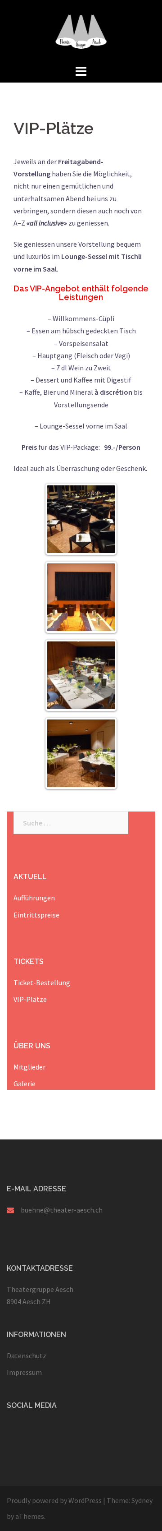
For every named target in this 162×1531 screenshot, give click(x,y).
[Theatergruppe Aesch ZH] (81, 30)
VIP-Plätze (30, 999)
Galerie (25, 1083)
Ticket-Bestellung (42, 982)
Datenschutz (26, 1355)
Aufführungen (34, 897)
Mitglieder (29, 1066)
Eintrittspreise (36, 914)
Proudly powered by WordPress (54, 1500)
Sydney (142, 1500)
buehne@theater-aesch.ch (62, 1209)
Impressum (24, 1372)
